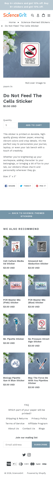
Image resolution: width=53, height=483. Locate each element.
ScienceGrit (17, 473)
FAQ (26, 404)
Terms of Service (14, 423)
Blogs (42, 428)
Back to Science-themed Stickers (27, 214)
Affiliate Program (38, 423)
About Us (13, 428)
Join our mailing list (26, 437)
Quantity (7, 120)
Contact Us (29, 428)
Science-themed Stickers (35, 22)
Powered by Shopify (36, 473)
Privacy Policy (39, 418)
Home (8, 22)
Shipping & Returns (17, 418)
